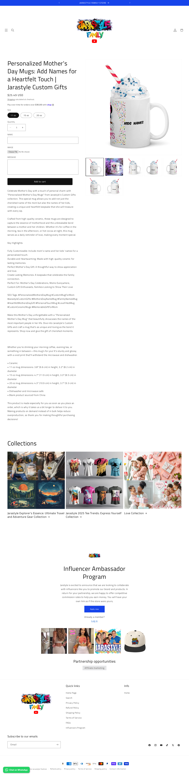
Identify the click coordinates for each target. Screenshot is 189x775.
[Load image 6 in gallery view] (95, 186)
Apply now (94, 609)
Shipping (11, 99)
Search (69, 697)
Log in (94, 621)
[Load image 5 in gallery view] (173, 167)
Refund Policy (72, 707)
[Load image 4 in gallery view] (153, 167)
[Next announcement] (130, 3)
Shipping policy (100, 769)
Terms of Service (74, 717)
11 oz (13, 115)
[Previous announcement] (59, 3)
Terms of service (85, 769)
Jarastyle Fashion (40, 769)
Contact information (118, 769)
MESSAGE (11, 157)
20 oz (39, 115)
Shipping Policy (73, 712)
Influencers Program (75, 727)
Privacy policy (69, 769)
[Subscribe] (57, 744)
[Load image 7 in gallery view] (114, 186)
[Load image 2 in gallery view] (114, 167)
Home (127, 692)
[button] (6, 30)
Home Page (71, 692)
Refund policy (55, 769)
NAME (10, 134)
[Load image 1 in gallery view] (95, 167)
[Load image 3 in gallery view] (134, 167)
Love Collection (134, 513)
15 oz (26, 115)
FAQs (68, 722)
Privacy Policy (72, 702)
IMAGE (10, 147)
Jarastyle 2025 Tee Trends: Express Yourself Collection (93, 515)
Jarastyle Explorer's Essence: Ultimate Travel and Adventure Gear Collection (35, 515)
